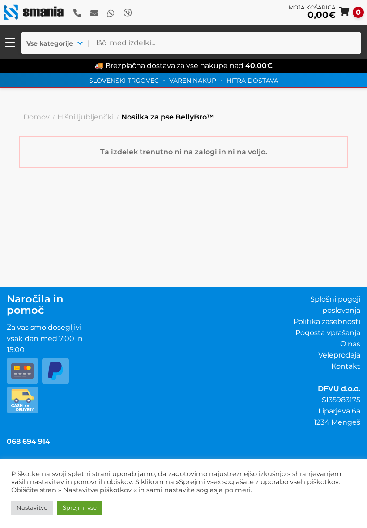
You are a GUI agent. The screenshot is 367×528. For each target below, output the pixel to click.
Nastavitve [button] (32, 507)
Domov (36, 117)
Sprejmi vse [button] (80, 507)
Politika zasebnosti (327, 321)
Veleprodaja (339, 355)
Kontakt (345, 366)
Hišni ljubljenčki (85, 117)
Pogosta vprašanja (327, 332)
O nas (350, 344)
